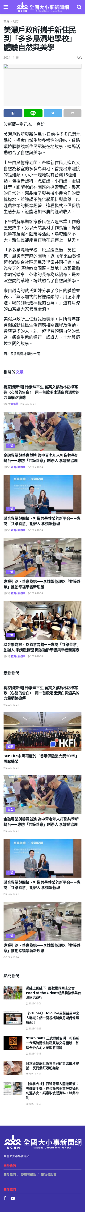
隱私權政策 (48, 1174)
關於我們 (10, 1174)
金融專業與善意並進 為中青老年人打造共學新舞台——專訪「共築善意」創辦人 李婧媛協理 (41, 458)
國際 (10, 747)
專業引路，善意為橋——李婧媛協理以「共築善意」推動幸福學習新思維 (42, 584)
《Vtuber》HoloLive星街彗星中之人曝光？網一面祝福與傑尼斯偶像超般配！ (52, 1018)
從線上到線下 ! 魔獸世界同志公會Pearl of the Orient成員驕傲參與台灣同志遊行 (53, 993)
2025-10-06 (34, 1003)
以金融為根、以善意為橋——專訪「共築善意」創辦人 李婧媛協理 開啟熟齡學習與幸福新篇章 (42, 647)
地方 (16, 21)
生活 (10, 446)
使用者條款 (28, 1174)
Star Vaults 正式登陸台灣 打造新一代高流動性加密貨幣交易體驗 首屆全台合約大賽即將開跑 (52, 1043)
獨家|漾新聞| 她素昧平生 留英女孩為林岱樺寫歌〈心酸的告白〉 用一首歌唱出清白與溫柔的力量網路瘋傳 (41, 392)
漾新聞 (14, 404)
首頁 (6, 21)
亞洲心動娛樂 (18, 467)
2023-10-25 (34, 1028)
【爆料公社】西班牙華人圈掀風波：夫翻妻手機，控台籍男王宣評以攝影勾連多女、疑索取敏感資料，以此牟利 (52, 1090)
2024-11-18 (11, 57)
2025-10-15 (34, 1053)
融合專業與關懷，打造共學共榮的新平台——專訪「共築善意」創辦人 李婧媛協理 (42, 521)
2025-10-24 (29, 404)
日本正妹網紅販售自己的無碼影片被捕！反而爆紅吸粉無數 (52, 1066)
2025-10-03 (34, 1104)
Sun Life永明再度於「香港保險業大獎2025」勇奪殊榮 (41, 758)
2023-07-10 (34, 1074)
